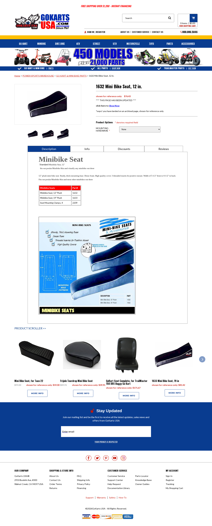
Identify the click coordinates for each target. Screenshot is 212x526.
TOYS (151, 43)
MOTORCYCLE (133, 43)
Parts (51, 68)
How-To (122, 497)
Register (100, 32)
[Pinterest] (106, 458)
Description (49, 149)
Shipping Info (83, 480)
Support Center (115, 480)
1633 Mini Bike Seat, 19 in (165, 381)
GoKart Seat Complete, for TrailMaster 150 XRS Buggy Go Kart (126, 382)
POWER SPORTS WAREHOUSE (38, 75)
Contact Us (157, 32)
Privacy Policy (83, 484)
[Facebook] (88, 458)
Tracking (170, 484)
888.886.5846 (190, 32)
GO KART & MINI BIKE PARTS (71, 75)
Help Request (114, 484)
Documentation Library (119, 488)
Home (17, 75)
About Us (124, 32)
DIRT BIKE (60, 43)
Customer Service (140, 32)
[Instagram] (123, 458)
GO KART (23, 43)
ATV (78, 43)
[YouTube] (114, 458)
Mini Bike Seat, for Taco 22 (28, 381)
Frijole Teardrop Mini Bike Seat (76, 381)
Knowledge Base (143, 480)
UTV (115, 43)
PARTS (170, 43)
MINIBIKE (41, 43)
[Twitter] (97, 458)
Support (90, 497)
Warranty (101, 497)
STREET (96, 43)
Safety (112, 497)
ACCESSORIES (188, 43)
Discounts (124, 149)
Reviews (163, 149)
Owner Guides (142, 484)
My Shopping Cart (174, 488)
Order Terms (55, 484)
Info (87, 149)
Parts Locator (141, 476)
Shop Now (116, 68)
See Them (192, 68)
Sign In (90, 32)
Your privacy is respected (106, 441)
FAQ (79, 476)
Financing (81, 488)
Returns (53, 488)
